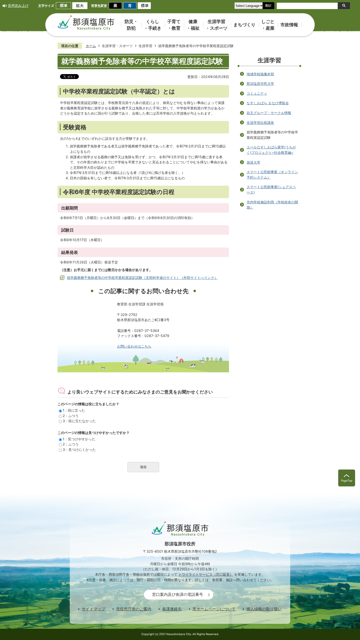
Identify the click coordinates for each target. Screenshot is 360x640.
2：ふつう (71, 416)
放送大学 (253, 162)
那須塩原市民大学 (260, 83)
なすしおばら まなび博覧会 (268, 103)
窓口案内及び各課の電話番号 (177, 594)
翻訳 (268, 5)
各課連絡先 (172, 609)
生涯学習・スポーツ (117, 46)
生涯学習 (145, 46)
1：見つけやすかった (79, 439)
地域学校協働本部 (260, 74)
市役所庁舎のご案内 (133, 609)
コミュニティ (257, 93)
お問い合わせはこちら (134, 346)
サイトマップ (93, 609)
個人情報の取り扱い (264, 609)
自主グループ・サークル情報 (269, 113)
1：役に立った (74, 410)
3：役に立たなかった (79, 421)
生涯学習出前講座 (260, 122)
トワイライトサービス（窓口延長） (205, 574)
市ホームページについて (214, 609)
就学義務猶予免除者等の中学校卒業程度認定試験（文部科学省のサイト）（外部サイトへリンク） (142, 277)
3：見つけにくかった (79, 449)
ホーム (91, 46)
